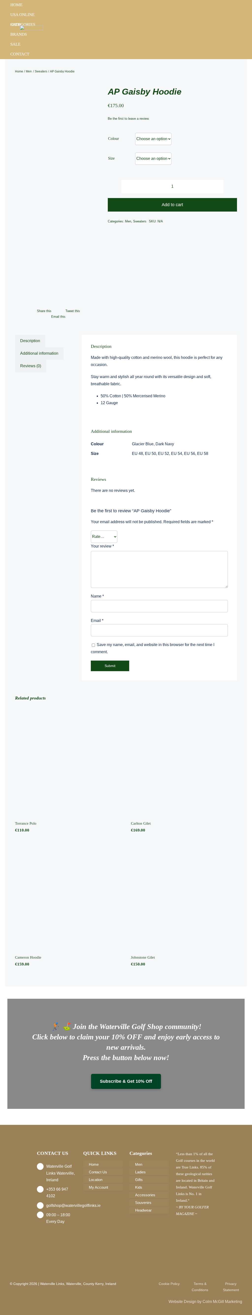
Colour (113, 138)
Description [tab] (30, 341)
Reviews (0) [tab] (30, 366)
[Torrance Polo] (68, 762)
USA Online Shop (22, 16)
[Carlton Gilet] (184, 762)
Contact (19, 54)
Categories (22, 24)
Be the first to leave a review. (128, 118)
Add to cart (172, 204)
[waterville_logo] (31, 27)
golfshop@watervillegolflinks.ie (73, 1205)
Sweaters (139, 221)
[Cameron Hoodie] (68, 896)
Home (16, 4)
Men (128, 221)
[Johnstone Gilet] (184, 896)
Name (97, 596)
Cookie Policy (169, 1284)
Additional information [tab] (39, 353)
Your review (102, 546)
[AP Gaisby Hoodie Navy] (56, 194)
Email (97, 620)
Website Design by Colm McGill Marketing (205, 1301)
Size (111, 158)
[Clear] (235, 159)
